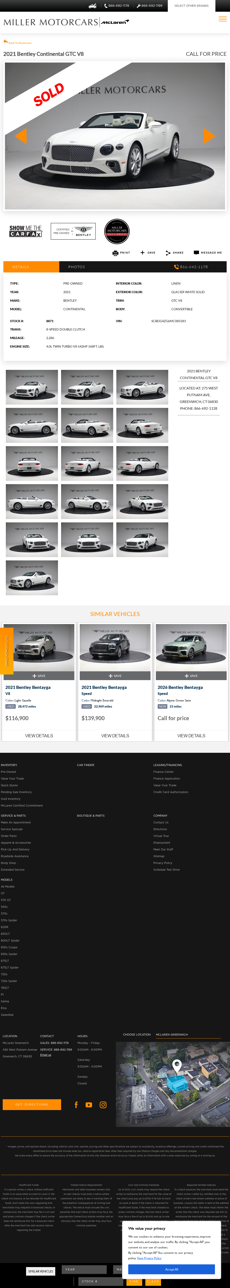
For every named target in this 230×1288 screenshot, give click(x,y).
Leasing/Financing (167, 765)
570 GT (6, 900)
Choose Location (136, 1034)
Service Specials (12, 829)
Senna (5, 1001)
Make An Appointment (16, 822)
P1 (2, 994)
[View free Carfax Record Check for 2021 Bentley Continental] (26, 236)
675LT (5, 961)
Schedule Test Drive (166, 869)
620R (4, 927)
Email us (45, 1055)
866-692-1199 (63, 1049)
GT (3, 893)
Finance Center (163, 772)
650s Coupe (9, 947)
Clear (153, 1281)
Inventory (9, 765)
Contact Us (160, 822)
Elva (4, 1008)
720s (4, 974)
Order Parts (9, 836)
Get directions (32, 1104)
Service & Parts (13, 815)
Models (7, 880)
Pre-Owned (8, 772)
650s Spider (9, 954)
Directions (160, 829)
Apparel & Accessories (16, 842)
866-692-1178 (60, 1043)
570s (4, 913)
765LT (5, 988)
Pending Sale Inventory (16, 792)
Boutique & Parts (91, 815)
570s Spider (9, 920)
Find (134, 1281)
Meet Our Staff (163, 849)
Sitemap (158, 856)
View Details (39, 735)
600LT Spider (10, 940)
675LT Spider (10, 967)
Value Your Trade (12, 778)
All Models (8, 886)
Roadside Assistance (15, 856)
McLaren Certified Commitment (22, 805)
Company (160, 815)
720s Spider (9, 981)
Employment (161, 842)
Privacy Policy (162, 863)
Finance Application (166, 778)
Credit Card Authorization (170, 792)
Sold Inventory (10, 799)
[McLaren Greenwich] (51, 22)
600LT (5, 934)
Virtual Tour (161, 836)
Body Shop (8, 863)
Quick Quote (9, 785)
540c (4, 907)
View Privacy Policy (149, 1258)
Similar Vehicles (40, 1271)
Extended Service (12, 869)
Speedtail (7, 1015)
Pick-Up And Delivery (15, 849)
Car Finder (85, 765)
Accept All (171, 1269)
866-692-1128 (205, 408)
